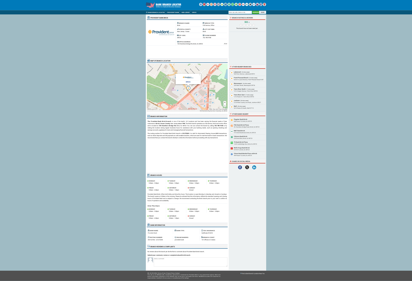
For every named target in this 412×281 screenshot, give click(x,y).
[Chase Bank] (200, 5)
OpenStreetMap (223, 109)
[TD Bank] (232, 5)
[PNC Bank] (211, 5)
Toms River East (239, 95)
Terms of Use (161, 273)
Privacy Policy (170, 273)
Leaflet (210, 109)
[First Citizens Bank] (257, 5)
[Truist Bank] (218, 5)
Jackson (237, 100)
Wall (235, 106)
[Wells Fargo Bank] (204, 5)
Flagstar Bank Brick (240, 119)
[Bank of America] (207, 5)
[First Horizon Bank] (261, 5)
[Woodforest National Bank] (250, 5)
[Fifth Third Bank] (225, 5)
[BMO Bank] (239, 5)
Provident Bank (152, 233)
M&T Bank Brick (239, 131)
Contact (177, 273)
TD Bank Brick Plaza (241, 142)
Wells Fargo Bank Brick (242, 148)
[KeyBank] (243, 5)
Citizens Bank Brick (240, 136)
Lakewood (237, 72)
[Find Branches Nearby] (264, 5)
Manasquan (238, 83)
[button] (187, 87)
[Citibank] (253, 5)
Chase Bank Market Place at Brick (245, 153)
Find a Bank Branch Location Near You (253, 273)
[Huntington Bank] (236, 5)
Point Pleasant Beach (241, 78)
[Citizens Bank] (229, 5)
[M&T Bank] (246, 5)
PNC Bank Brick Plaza (241, 125)
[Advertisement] (187, 51)
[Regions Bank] (222, 5)
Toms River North (240, 89)
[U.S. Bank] (215, 5)
